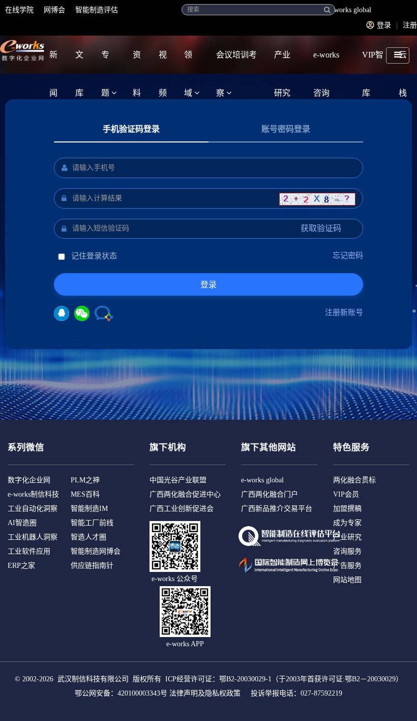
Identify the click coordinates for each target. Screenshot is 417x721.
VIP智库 (372, 62)
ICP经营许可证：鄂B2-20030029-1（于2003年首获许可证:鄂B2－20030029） (284, 679)
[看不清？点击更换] (317, 199)
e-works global (350, 10)
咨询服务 (347, 551)
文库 (79, 62)
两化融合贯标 (354, 480)
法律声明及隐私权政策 (205, 693)
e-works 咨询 (326, 62)
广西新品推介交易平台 (276, 508)
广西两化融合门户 (269, 494)
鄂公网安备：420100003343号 (121, 693)
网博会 (54, 10)
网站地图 (347, 580)
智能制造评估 (96, 10)
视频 (163, 62)
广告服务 (347, 565)
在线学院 (19, 10)
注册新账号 (344, 312)
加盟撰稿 (347, 508)
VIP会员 (346, 494)
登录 (384, 25)
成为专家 (347, 523)
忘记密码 (348, 255)
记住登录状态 (93, 256)
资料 (137, 62)
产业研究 (282, 62)
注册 (410, 25)
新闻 (53, 62)
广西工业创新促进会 (182, 508)
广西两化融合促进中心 (185, 494)
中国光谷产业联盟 (178, 480)
